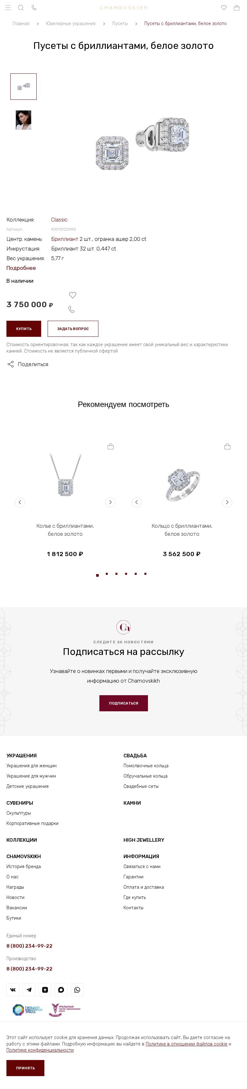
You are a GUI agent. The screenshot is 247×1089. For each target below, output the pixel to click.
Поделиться (33, 364)
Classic (59, 219)
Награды (15, 887)
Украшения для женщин (31, 766)
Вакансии (16, 908)
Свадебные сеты (141, 786)
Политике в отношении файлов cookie (186, 1044)
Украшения (21, 756)
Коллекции (21, 840)
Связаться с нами (142, 866)
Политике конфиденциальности (40, 1050)
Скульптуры (18, 813)
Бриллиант (65, 239)
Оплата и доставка (144, 887)
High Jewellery (144, 840)
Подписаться (123, 703)
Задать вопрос (73, 329)
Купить (24, 329)
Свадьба (135, 756)
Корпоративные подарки (32, 823)
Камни (132, 803)
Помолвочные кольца (146, 766)
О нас (12, 877)
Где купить (135, 897)
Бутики (13, 918)
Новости (15, 897)
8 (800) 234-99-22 (29, 946)
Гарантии (133, 877)
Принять (25, 1068)
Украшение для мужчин (31, 776)
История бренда (23, 866)
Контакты (133, 908)
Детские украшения (27, 786)
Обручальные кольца (146, 776)
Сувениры (19, 803)
